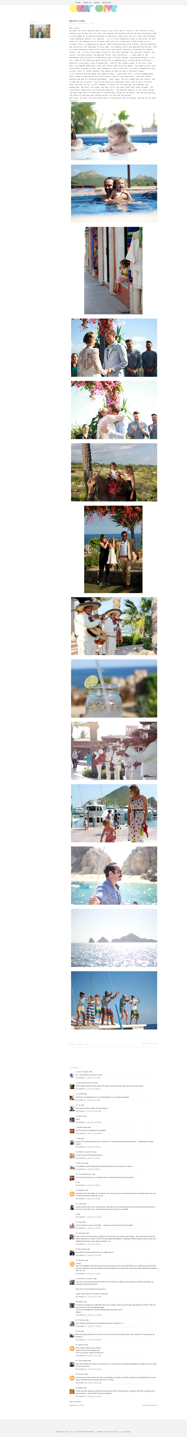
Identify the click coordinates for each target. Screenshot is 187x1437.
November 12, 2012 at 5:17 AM (88, 1296)
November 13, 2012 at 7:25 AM (88, 1326)
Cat (79, 1331)
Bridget (80, 1388)
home (78, 3)
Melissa (80, 1302)
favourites (106, 3)
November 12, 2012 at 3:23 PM (88, 1315)
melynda (80, 1116)
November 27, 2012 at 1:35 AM (88, 1396)
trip (86, 1044)
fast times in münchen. (85, 1278)
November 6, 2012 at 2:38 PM (88, 1169)
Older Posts (150, 1405)
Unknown (81, 1260)
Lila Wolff (80, 1094)
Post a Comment (75, 1401)
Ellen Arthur (81, 1163)
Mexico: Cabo (77, 21)
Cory (79, 1105)
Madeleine (81, 1190)
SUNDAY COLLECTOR (85, 1152)
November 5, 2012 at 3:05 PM (88, 1147)
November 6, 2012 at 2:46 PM (88, 1185)
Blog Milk (113, 1431)
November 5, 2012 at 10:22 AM (88, 1111)
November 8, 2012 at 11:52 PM (88, 1255)
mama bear (82, 1233)
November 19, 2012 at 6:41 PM (88, 1355)
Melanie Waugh (82, 1127)
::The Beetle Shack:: (85, 1174)
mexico (80, 1044)
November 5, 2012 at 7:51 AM (88, 1078)
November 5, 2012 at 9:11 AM (88, 1100)
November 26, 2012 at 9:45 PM (88, 1383)
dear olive (62, 1431)
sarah (80, 1222)
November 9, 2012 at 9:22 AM (88, 1273)
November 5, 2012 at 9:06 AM (88, 1089)
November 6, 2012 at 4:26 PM (88, 1198)
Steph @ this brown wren (85, 1083)
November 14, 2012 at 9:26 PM (88, 1340)
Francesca (81, 1320)
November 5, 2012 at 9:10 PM (88, 1158)
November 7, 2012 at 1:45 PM (88, 1228)
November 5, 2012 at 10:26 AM (88, 1122)
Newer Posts (77, 1405)
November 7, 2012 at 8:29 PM (88, 1244)
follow (97, 3)
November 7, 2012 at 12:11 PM (88, 1217)
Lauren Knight (82, 1360)
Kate (78, 1138)
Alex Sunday (82, 1249)
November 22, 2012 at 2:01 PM (88, 1369)
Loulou (80, 1204)
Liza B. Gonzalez (83, 1072)
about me (87, 3)
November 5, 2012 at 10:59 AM (88, 1133)
